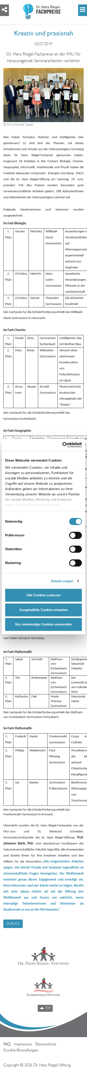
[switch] (75, 535)
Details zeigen (62, 581)
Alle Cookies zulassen (43, 595)
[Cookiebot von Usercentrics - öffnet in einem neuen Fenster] (62, 445)
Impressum (23, 1044)
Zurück (13, 924)
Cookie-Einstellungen (20, 1050)
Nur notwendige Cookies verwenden (43, 624)
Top (47, 1008)
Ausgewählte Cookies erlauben (43, 610)
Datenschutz (45, 1044)
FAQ (7, 1044)
